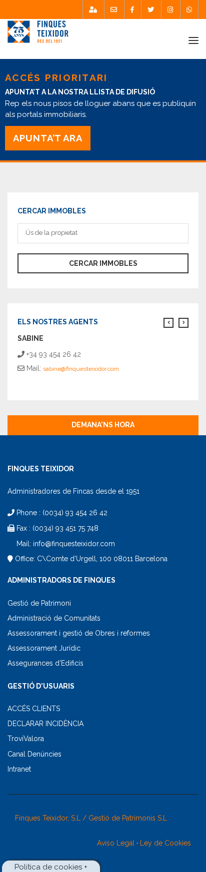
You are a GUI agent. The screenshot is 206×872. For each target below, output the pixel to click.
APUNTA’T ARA (47, 138)
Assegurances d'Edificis (46, 663)
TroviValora (26, 739)
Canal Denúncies (35, 754)
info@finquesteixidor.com (74, 544)
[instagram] (170, 9)
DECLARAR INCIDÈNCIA (46, 724)
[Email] (113, 9)
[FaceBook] (132, 9)
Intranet (19, 769)
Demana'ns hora (103, 425)
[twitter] (151, 9)
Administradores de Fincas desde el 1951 (74, 491)
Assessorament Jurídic (44, 648)
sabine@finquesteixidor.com (81, 368)
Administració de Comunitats (54, 618)
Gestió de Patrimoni (39, 603)
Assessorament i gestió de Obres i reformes (79, 633)
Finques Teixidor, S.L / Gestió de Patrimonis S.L (91, 818)
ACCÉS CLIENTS (34, 709)
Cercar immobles (103, 263)
